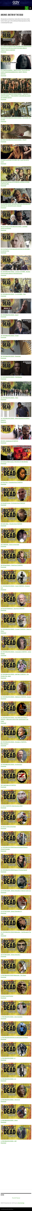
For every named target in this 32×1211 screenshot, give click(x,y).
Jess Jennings (21, 1203)
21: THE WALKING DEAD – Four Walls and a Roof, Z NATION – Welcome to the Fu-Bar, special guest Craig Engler (14, 719)
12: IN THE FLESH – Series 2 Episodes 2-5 (11, 911)
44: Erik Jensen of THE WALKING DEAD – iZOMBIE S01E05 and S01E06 (14, 227)
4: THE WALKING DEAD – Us (8, 1079)
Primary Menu (30, 8)
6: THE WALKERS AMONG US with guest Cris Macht (14, 1037)
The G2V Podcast (16, 1198)
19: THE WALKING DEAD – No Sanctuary (11, 764)
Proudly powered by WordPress (7, 1209)
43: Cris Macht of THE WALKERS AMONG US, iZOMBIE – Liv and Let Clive (15, 250)
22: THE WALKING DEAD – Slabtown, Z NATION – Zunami (16, 697)
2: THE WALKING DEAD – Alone (9, 1120)
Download (3, 51)
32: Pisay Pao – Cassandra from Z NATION (12, 482)
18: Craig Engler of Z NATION (8, 785)
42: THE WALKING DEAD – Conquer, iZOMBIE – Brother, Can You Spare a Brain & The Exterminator (15, 272)
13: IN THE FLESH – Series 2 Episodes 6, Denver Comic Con (16, 890)
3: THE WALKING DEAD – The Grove (10, 1099)
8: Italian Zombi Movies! (7, 996)
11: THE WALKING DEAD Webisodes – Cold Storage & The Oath (16, 933)
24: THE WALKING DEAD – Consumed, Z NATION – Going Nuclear (16, 652)
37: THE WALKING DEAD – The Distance (11, 377)
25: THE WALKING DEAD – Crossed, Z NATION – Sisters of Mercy (16, 630)
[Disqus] (16, 1168)
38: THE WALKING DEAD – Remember (11, 356)
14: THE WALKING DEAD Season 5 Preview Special (14, 870)
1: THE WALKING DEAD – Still (8, 1141)
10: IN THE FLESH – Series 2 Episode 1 (10, 954)
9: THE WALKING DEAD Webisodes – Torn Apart (13, 975)
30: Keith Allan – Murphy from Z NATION (11, 523)
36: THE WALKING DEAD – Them (9, 397)
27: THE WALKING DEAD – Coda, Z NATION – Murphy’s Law (15, 586)
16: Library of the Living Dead (8, 826)
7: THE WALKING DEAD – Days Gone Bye (11, 1016)
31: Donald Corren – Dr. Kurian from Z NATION (13, 503)
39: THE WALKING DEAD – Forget (10, 335)
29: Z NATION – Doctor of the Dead (10, 544)
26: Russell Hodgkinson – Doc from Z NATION (12, 608)
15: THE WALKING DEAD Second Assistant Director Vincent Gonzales (14, 848)
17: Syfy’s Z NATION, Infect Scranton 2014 (11, 806)
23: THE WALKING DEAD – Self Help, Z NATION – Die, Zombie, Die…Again (15, 675)
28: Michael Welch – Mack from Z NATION (12, 565)
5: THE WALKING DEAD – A (8, 1058)
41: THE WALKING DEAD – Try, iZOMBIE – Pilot (13, 294)
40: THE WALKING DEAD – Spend (9, 315)
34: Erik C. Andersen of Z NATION (9, 441)
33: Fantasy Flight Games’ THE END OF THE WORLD (14, 461)
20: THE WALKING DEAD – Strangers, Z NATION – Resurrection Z (14, 742)
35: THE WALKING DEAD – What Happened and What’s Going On (15, 419)
